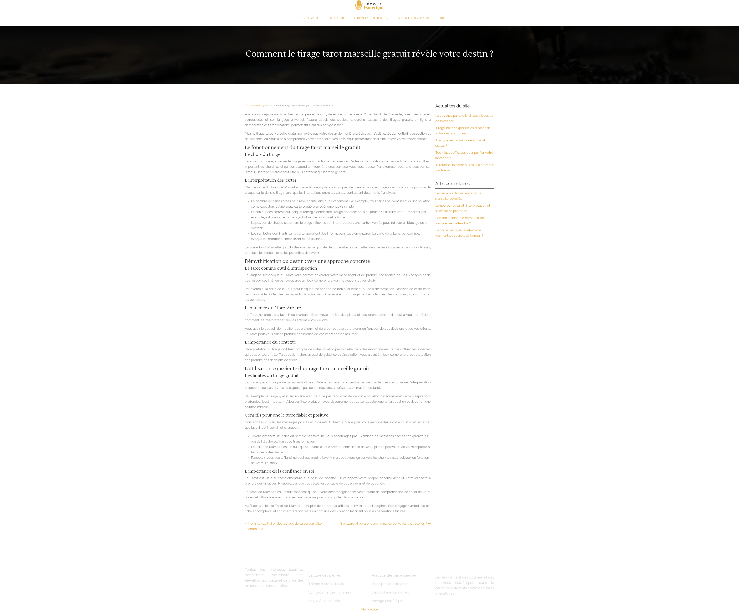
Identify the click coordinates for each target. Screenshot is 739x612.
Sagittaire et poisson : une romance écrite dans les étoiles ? (383, 523)
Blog (440, 18)
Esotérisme (336, 18)
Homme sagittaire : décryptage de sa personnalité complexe (285, 526)
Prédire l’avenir (308, 18)
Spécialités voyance (414, 18)
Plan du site (369, 609)
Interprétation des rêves (371, 18)
